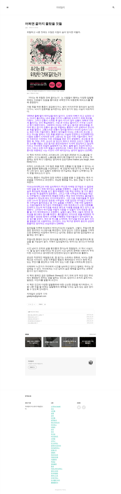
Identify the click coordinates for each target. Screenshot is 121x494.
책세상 (53, 462)
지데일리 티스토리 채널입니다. (35, 363)
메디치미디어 (55, 423)
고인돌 (53, 411)
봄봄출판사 (54, 483)
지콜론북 (54, 459)
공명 (52, 413)
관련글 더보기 (93, 334)
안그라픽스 (54, 443)
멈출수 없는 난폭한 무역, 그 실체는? (35, 315)
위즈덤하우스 (55, 448)
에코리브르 (54, 455)
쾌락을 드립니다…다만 (32, 317)
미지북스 (54, 425)
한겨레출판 (54, 473)
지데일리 (31, 361)
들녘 (52, 466)
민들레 (53, 427)
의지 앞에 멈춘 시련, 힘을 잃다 (34, 321)
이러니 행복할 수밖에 (32, 323)
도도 (52, 409)
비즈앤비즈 (54, 436)
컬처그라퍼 (54, 471)
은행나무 (54, 450)
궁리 (52, 416)
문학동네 (54, 420)
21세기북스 (54, 478)
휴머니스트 (54, 476)
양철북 (53, 453)
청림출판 (54, 464)
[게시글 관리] (34, 304)
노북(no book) (56, 406)
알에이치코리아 (56, 446)
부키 (52, 432)
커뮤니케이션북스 (56, 469)
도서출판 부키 (55, 480)
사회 (29, 311)
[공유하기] (32, 304)
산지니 (53, 441)
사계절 (53, 439)
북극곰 (53, 434)
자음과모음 (54, 457)
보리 (52, 429)
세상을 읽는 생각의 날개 (32, 319)
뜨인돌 (53, 418)
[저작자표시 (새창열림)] (45, 304)
